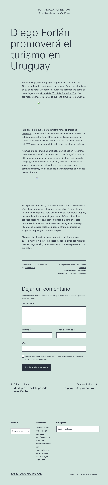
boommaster (30, 267)
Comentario (28, 303)
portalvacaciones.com (54, 9)
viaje (49, 237)
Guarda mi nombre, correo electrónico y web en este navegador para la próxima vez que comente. (54, 357)
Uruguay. (80, 97)
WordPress (92, 474)
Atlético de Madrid (31, 86)
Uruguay (82, 267)
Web (24, 343)
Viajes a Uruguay (79, 273)
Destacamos (81, 265)
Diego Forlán (59, 82)
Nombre (26, 330)
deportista (47, 89)
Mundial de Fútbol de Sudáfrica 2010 (58, 93)
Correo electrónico (65, 330)
